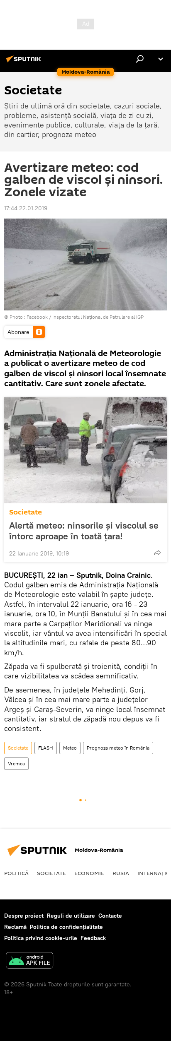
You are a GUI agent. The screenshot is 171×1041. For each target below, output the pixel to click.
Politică (16, 873)
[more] (157, 552)
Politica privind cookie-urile (40, 938)
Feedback (93, 938)
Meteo (70, 748)
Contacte (110, 915)
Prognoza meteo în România (118, 748)
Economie (89, 873)
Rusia (120, 873)
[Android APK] (29, 961)
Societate (25, 512)
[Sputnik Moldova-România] (25, 62)
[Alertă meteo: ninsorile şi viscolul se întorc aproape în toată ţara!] (85, 450)
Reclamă (15, 926)
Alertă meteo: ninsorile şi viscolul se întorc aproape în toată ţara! (84, 530)
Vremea (16, 763)
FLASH (45, 748)
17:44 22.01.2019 (25, 208)
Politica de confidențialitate (66, 926)
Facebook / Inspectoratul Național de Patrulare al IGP (85, 317)
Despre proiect (24, 915)
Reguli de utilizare (71, 915)
